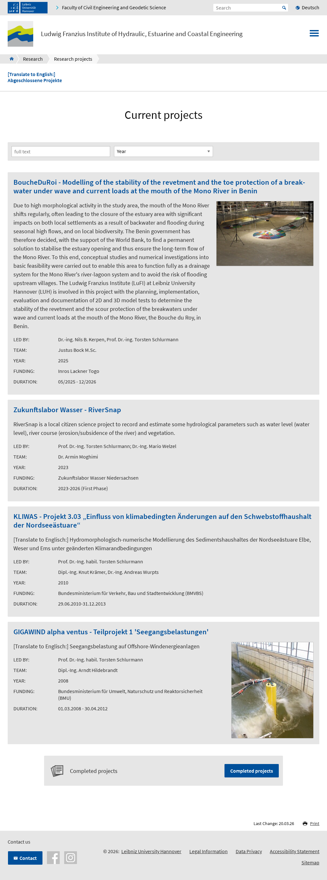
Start (284, 8)
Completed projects (251, 771)
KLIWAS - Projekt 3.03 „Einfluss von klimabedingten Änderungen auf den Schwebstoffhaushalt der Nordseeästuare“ (162, 520)
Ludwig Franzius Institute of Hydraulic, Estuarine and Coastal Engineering (142, 34)
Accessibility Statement (294, 851)
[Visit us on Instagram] (70, 857)
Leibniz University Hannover (151, 851)
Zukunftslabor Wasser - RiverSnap (67, 409)
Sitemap (310, 862)
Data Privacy (249, 851)
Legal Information (208, 851)
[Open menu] (314, 35)
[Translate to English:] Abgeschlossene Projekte (35, 77)
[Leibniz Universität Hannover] (28, 7)
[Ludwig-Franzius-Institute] (10, 58)
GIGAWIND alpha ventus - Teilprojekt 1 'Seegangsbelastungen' (111, 632)
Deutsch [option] (310, 7)
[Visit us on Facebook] (53, 857)
